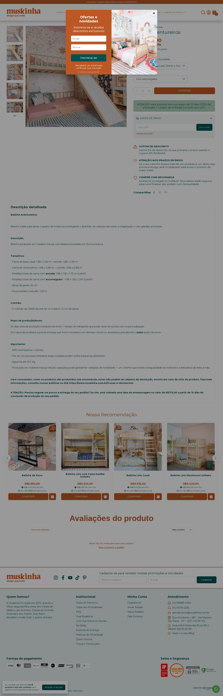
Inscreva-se (88, 58)
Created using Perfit (88, 72)
